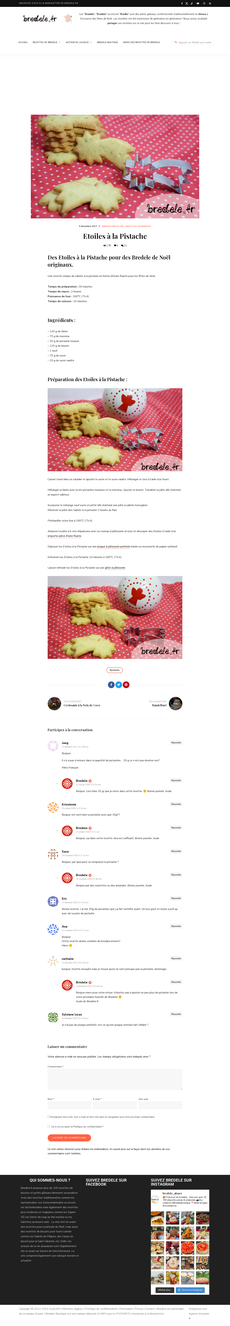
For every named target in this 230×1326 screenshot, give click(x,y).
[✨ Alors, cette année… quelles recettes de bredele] (172, 1233)
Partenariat (126, 1309)
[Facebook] (111, 684)
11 (125, 245)
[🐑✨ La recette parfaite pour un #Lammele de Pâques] (172, 1218)
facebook (182, 3)
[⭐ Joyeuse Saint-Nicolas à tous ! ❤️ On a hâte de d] (187, 1233)
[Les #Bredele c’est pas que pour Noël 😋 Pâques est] (172, 1263)
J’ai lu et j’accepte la (77, 1126)
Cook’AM (54, 1309)
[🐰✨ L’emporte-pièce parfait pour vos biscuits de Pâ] (187, 1218)
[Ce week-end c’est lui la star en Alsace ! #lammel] (157, 1263)
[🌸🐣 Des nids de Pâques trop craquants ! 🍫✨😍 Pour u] (202, 1218)
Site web (143, 1099)
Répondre (176, 742)
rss (210, 3)
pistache (115, 670)
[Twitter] (118, 684)
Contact (150, 1309)
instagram (204, 3)
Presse (139, 1309)
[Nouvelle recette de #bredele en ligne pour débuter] (157, 1248)
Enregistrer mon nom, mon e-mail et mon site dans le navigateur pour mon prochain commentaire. (103, 1117)
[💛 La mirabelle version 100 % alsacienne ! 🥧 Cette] (157, 1218)
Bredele (82, 781)
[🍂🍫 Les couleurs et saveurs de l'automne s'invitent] (172, 1277)
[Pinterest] (126, 684)
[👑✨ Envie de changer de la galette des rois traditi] (157, 1233)
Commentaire (55, 1066)
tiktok (192, 3)
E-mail (97, 1099)
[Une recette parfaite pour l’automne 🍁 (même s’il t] (157, 1277)
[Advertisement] (115, 89)
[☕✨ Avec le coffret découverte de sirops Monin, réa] (172, 1248)
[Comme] (104, 684)
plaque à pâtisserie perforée (113, 546)
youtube (198, 3)
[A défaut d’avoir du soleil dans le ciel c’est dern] (202, 1277)
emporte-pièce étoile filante (64, 536)
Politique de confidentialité (88, 1126)
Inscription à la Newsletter (148, 1314)
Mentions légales (72, 1309)
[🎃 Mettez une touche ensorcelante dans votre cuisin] (187, 1277)
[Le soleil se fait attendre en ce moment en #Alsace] (202, 1248)
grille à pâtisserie (115, 568)
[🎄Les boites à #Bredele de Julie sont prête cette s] (187, 1263)
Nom (51, 1099)
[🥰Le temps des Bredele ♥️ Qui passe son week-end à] (202, 1263)
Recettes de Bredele (138, 226)
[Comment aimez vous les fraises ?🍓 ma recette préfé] (187, 1248)
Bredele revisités (113, 226)
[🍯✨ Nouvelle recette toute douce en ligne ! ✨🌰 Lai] (202, 1233)
